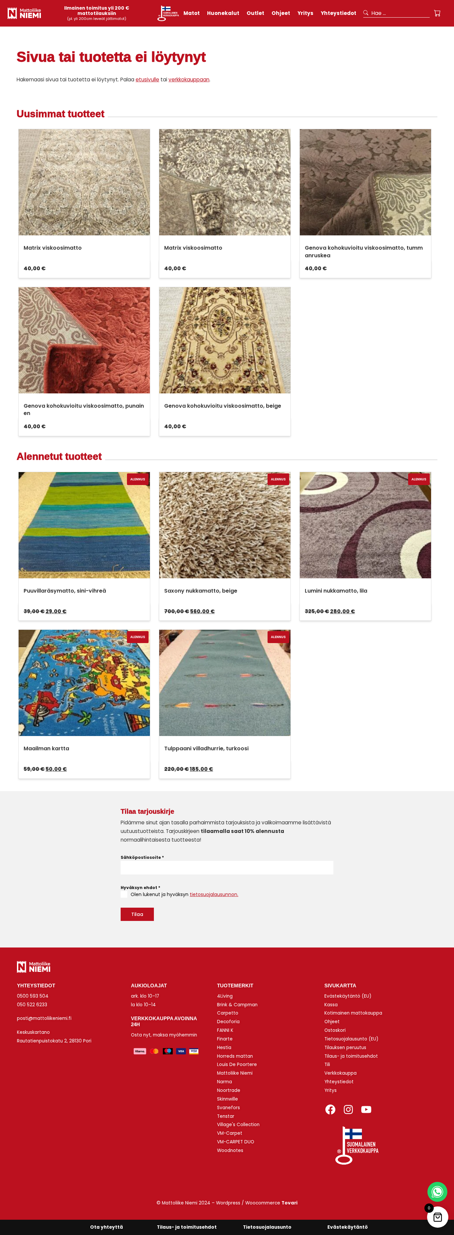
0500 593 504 (33, 996)
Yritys (330, 1090)
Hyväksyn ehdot (140, 887)
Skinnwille (227, 1099)
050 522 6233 (32, 1005)
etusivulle (147, 79)
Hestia (224, 1047)
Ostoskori (335, 1030)
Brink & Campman (237, 1005)
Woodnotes (230, 1150)
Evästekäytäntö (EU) (348, 996)
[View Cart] (437, 13)
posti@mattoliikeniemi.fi (44, 1018)
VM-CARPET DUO (235, 1142)
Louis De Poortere (237, 1064)
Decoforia (228, 1022)
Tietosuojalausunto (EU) (351, 1039)
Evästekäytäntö (347, 1227)
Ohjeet (332, 1022)
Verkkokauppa (340, 1073)
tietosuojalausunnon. (214, 894)
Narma (224, 1082)
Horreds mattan (235, 1056)
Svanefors (228, 1108)
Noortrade (228, 1090)
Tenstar (225, 1116)
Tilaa (137, 914)
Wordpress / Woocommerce (256, 1203)
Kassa (331, 1005)
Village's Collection (238, 1124)
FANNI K (225, 1030)
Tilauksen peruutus (345, 1047)
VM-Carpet (229, 1133)
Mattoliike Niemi (235, 1073)
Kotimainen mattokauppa (353, 1013)
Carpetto (227, 1013)
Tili (327, 1064)
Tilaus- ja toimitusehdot (351, 1056)
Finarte (225, 1039)
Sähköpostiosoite (142, 857)
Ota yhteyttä (106, 1227)
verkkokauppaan (189, 79)
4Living (225, 996)
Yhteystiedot (339, 1082)
